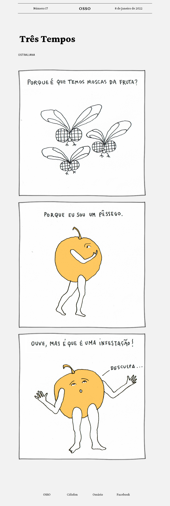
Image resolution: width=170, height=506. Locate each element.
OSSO (85, 8)
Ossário (98, 494)
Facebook (123, 494)
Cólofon (72, 494)
